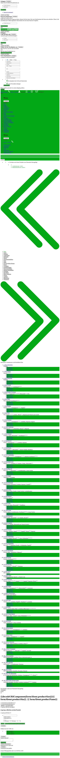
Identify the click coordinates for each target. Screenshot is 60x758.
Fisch (5, 113)
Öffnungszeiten (7, 144)
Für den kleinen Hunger (9, 115)
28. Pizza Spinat (7, 557)
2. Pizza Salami (7, 371)
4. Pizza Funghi (7, 385)
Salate (5, 114)
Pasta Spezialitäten (8, 121)
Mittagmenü (6, 130)
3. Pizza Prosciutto (8, 378)
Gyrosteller (6, 118)
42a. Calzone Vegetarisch (9, 649)
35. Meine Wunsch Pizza (9, 593)
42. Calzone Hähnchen (9, 642)
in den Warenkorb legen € (14, 723)
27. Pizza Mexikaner (8, 550)
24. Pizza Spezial (7, 529)
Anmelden (3, 9)
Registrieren (6, 85)
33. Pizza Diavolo (8, 579)
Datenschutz (6, 150)
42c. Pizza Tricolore (8, 662)
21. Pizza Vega (7, 503)
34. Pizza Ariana (7, 586)
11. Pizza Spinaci (7, 434)
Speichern (3, 742)
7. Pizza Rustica (7, 406)
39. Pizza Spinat (7, 621)
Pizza (5, 104)
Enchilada (6, 123)
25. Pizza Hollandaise (9, 536)
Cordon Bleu (7, 107)
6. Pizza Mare (7, 399)
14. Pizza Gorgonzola (9, 455)
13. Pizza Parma (7, 448)
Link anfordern (4, 26)
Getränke (6, 129)
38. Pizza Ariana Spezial (9, 614)
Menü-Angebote (7, 126)
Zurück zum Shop (5, 15)
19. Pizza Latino (7, 489)
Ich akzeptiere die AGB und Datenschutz (17, 81)
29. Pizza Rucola (7, 564)
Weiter (2, 723)
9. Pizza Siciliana (7, 420)
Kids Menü (6, 125)
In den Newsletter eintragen (14, 83)
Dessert (5, 127)
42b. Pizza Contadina (8, 656)
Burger (5, 117)
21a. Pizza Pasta (7, 510)
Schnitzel (6, 106)
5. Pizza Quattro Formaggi (10, 392)
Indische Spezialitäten (9, 122)
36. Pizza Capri (7, 600)
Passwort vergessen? (8, 12)
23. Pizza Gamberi (8, 523)
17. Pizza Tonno (7, 475)
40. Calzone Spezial (8, 628)
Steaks (5, 105)
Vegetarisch (6, 131)
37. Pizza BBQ (7, 607)
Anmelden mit (4, 29)
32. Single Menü (7, 575)
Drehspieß (6, 109)
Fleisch (5, 110)
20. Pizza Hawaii (7, 496)
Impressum (6, 147)
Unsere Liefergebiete (8, 151)
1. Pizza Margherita (8, 365)
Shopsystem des (7, 152)
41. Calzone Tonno (8, 635)
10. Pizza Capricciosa (8, 427)
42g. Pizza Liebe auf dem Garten (11, 680)
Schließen (8, 1)
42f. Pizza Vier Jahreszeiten (10, 673)
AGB (5, 148)
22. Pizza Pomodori (8, 516)
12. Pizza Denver (7, 441)
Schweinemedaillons (8, 111)
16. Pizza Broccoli (8, 468)
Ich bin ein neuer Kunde (6, 52)
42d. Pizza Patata (7, 669)
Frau (15, 59)
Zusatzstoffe (6, 146)
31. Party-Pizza (7, 571)
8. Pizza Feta (6, 413)
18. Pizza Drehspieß (8, 482)
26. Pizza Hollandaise (9, 543)
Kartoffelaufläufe (7, 119)
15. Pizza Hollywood (8, 461)
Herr (11, 59)
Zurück (2, 159)
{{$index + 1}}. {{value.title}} (7, 705)
